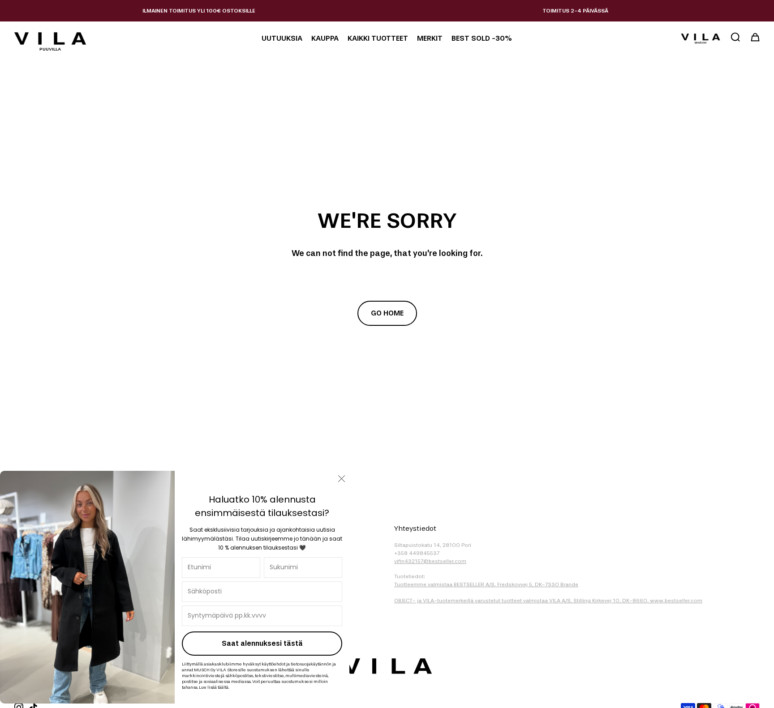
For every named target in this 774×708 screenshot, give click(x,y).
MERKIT (430, 38)
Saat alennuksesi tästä (262, 643)
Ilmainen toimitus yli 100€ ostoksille (198, 11)
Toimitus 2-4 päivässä (575, 11)
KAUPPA (325, 38)
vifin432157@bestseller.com (430, 561)
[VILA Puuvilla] (50, 38)
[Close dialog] (341, 478)
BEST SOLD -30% (482, 38)
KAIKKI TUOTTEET (378, 38)
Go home (387, 313)
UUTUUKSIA (282, 38)
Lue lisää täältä (213, 687)
